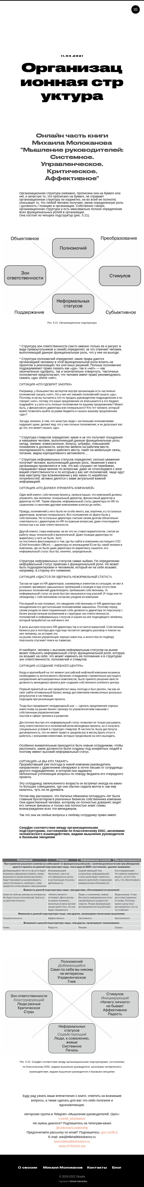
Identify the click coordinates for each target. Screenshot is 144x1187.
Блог (117, 1184)
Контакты (97, 1184)
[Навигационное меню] (136, 9)
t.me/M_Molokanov (72, 1136)
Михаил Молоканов (63, 1184)
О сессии (27, 1184)
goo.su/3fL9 (109, 1149)
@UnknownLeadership (72, 1145)
